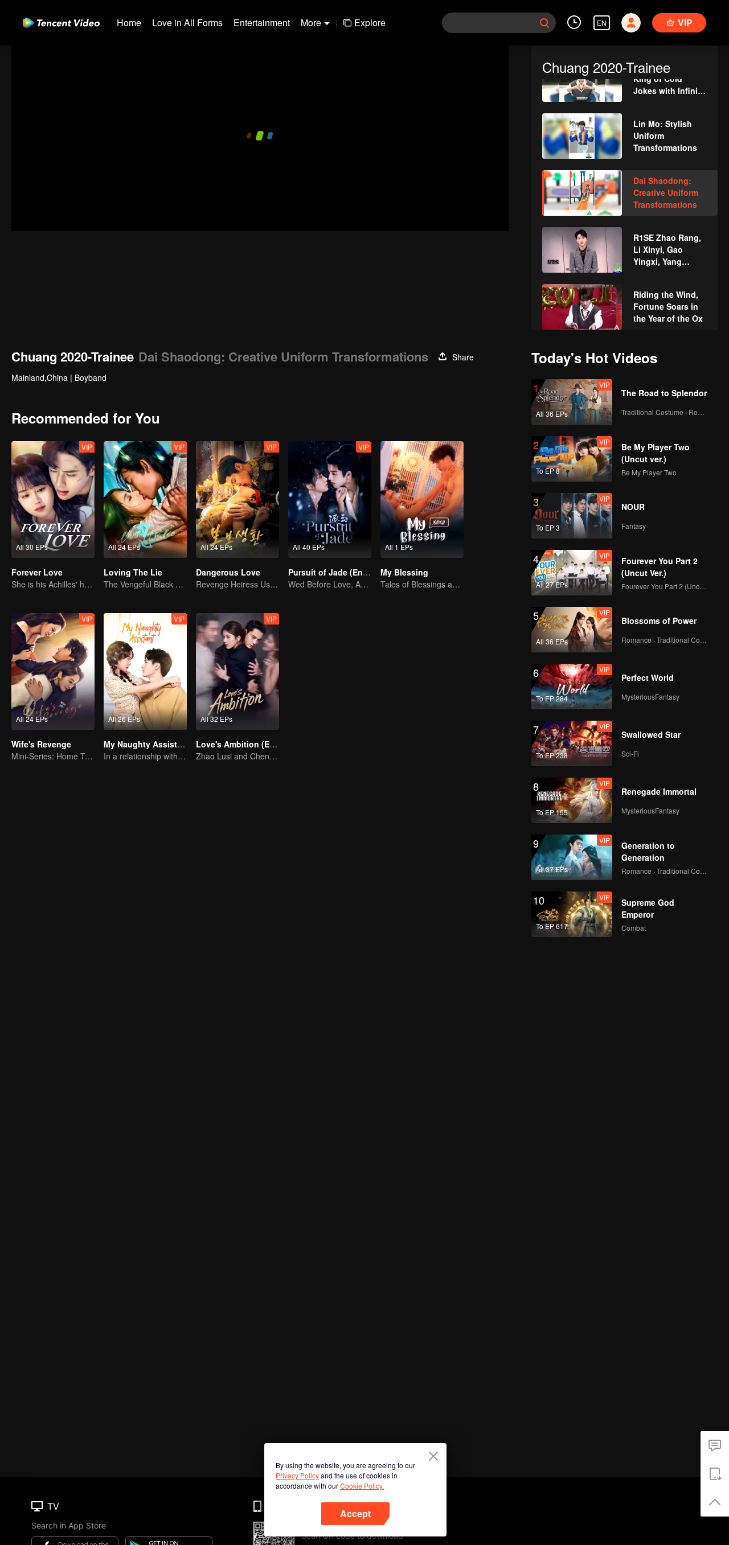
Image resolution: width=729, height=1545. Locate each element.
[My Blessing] (422, 499)
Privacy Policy (297, 1475)
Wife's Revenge (41, 744)
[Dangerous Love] (237, 499)
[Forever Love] (53, 499)
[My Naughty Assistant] (145, 671)
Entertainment (262, 22)
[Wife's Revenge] (53, 671)
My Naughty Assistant (147, 744)
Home (129, 22)
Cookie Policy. (362, 1485)
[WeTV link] (61, 23)
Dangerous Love (228, 572)
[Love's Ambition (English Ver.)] (237, 671)
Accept (355, 1513)
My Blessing (404, 572)
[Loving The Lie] (145, 499)
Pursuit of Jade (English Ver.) (344, 572)
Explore (370, 22)
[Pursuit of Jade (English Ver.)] (329, 499)
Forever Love (37, 572)
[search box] (544, 23)
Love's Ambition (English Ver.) (254, 744)
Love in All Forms (187, 22)
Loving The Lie (133, 572)
